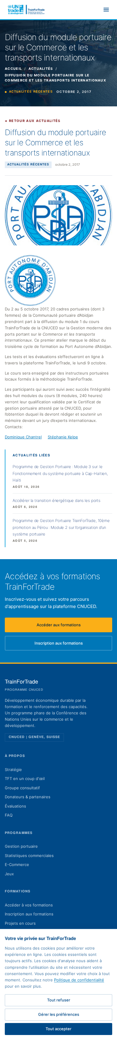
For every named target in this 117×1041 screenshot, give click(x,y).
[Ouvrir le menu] (106, 10)
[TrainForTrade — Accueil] (26, 9)
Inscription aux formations (73, 644)
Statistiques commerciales (29, 855)
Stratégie (13, 769)
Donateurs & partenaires (27, 796)
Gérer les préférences (58, 1014)
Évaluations (15, 806)
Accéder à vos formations (29, 905)
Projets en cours (20, 923)
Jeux (9, 873)
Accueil (13, 69)
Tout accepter (58, 1028)
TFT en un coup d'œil (25, 778)
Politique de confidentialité (79, 979)
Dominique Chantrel (23, 436)
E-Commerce (17, 864)
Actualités (40, 69)
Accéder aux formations (74, 626)
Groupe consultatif (22, 787)
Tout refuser (58, 1000)
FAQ (9, 815)
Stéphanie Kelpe (63, 436)
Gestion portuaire (21, 846)
